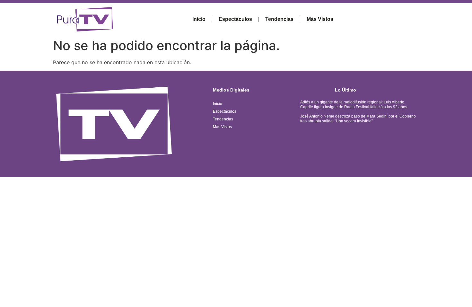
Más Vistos (320, 19)
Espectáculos (235, 19)
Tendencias (279, 19)
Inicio (198, 19)
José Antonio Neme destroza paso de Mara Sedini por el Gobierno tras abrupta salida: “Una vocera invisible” (358, 118)
